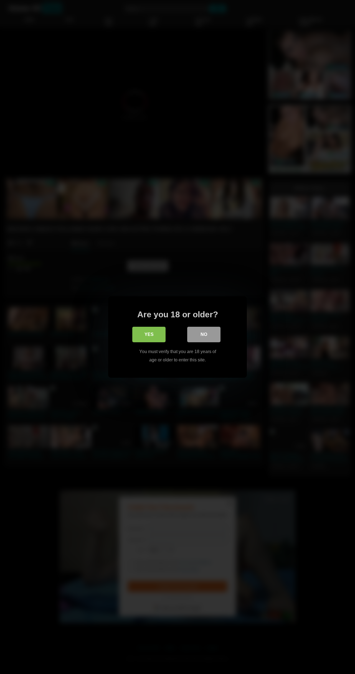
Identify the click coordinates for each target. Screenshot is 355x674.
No (204, 334)
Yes (149, 334)
